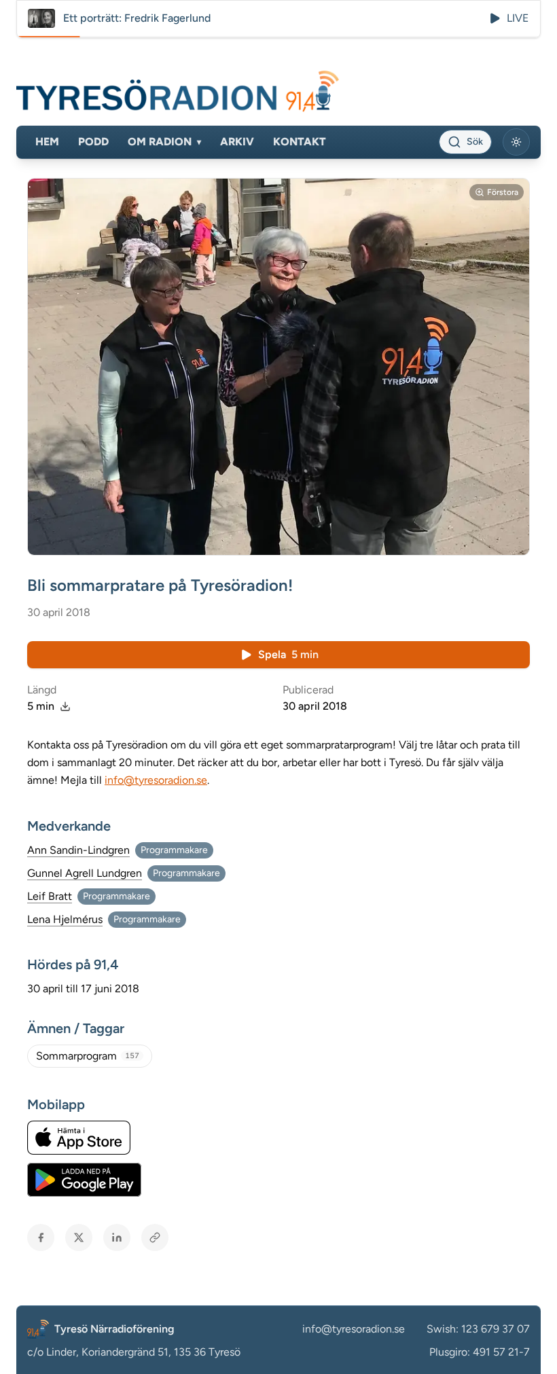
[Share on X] (78, 1237)
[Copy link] (154, 1237)
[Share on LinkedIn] (116, 1237)
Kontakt (299, 141)
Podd (93, 141)
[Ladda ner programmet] (65, 706)
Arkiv (237, 141)
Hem (47, 141)
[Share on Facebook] (40, 1237)
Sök (475, 141)
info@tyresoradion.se (156, 780)
